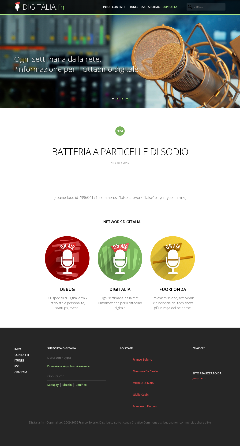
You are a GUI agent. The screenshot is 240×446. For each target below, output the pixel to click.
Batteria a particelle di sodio (120, 151)
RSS (143, 7)
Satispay (53, 385)
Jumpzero (199, 378)
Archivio (154, 7)
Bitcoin (67, 385)
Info (106, 7)
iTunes (133, 7)
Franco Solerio (142, 360)
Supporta (170, 7)
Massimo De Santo (145, 371)
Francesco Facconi (145, 406)
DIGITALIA (44, 7)
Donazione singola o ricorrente (68, 366)
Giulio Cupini (141, 395)
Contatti (119, 7)
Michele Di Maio (143, 383)
